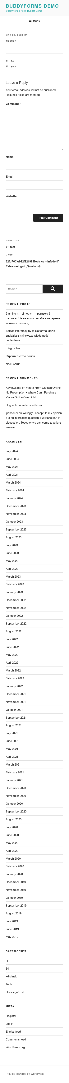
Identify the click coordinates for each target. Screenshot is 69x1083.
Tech (9, 984)
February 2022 (15, 678)
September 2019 (16, 905)
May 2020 (12, 843)
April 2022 (12, 662)
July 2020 (12, 827)
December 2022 (16, 600)
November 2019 (16, 890)
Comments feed (16, 1039)
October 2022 (14, 615)
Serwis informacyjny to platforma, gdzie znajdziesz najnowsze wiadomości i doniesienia (30, 335)
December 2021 (16, 694)
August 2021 (13, 725)
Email (9, 176)
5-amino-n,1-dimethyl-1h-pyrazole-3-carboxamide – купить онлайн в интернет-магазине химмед (33, 318)
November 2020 (16, 796)
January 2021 (14, 780)
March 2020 (13, 858)
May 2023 (12, 561)
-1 (7, 960)
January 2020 (14, 874)
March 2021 (13, 764)
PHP (13, 66)
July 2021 (12, 733)
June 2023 (12, 553)
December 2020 (16, 788)
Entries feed (13, 1031)
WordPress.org (15, 1047)
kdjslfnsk (11, 976)
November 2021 (16, 702)
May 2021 (12, 749)
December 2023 (16, 506)
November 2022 (16, 608)
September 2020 (16, 811)
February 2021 (15, 772)
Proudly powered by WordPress (25, 1074)
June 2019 (12, 929)
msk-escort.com (31, 405)
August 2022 (13, 631)
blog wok (11, 405)
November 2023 (16, 514)
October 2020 (14, 803)
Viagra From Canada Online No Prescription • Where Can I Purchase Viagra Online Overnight (33, 392)
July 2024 (12, 451)
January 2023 (14, 592)
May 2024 (12, 467)
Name (9, 157)
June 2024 (12, 459)
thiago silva (13, 348)
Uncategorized (15, 992)
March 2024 (13, 482)
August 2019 (13, 913)
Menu (36, 21)
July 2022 (12, 639)
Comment (13, 104)
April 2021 (12, 756)
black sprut (13, 364)
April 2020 (12, 851)
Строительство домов (20, 356)
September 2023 (16, 529)
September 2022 (16, 623)
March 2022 (13, 670)
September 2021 (16, 717)
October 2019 (14, 897)
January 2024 (14, 498)
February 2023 (15, 584)
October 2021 (14, 710)
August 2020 (13, 819)
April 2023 (12, 569)
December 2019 (16, 882)
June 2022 (12, 647)
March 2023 (13, 576)
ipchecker (12, 413)
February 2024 (15, 490)
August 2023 (13, 537)
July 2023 (12, 545)
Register (11, 1016)
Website (11, 196)
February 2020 (15, 866)
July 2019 (12, 921)
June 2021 (12, 741)
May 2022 (12, 655)
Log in (9, 1024)
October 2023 (14, 521)
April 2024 (12, 474)
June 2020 (12, 835)
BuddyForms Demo (32, 5)
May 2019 (12, 937)
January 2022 (14, 686)
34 (12, 61)
